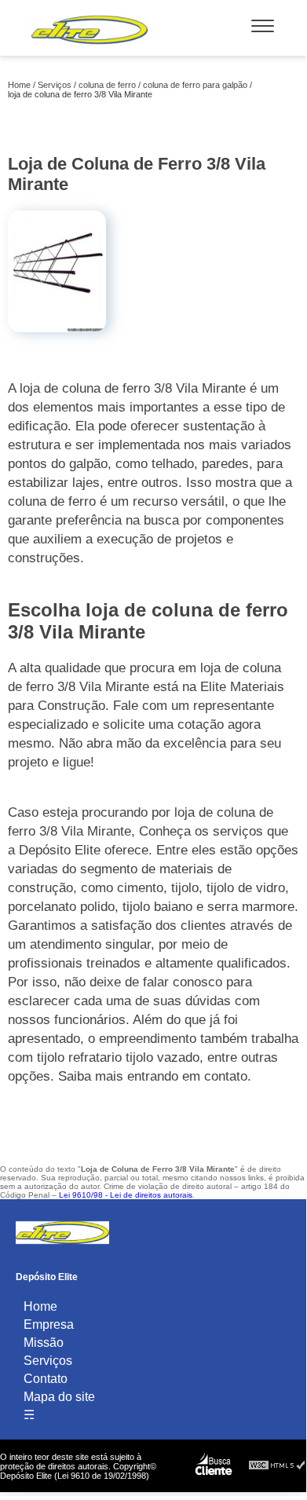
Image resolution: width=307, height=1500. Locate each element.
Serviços (48, 1360)
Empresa (49, 1324)
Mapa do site (59, 1396)
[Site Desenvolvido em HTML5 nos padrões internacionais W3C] (277, 1466)
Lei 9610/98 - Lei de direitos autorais (125, 1195)
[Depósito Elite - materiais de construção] (89, 47)
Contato (46, 1378)
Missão (44, 1342)
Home (40, 1306)
